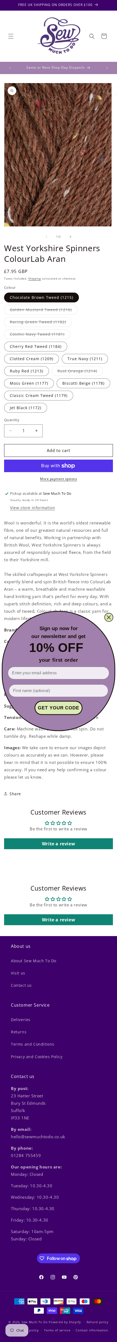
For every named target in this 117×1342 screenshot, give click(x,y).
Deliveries (20, 1019)
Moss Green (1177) (29, 383)
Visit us (18, 973)
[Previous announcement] (10, 68)
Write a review (58, 844)
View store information (32, 507)
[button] (11, 36)
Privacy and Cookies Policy (37, 1056)
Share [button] (15, 793)
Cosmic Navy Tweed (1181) (40, 335)
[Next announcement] (107, 68)
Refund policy (98, 1322)
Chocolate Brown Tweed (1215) (41, 297)
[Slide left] (47, 237)
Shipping (34, 278)
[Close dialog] (108, 617)
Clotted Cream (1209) (31, 358)
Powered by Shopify (65, 1322)
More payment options (58, 478)
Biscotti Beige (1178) (83, 383)
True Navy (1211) (84, 358)
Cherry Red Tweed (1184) (35, 346)
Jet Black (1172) (25, 407)
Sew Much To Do (34, 1322)
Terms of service (57, 1330)
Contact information (92, 1330)
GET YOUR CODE (58, 708)
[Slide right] (70, 237)
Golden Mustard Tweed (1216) (44, 311)
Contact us (21, 985)
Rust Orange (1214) (80, 372)
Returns (18, 1031)
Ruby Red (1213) (26, 371)
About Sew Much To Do (33, 960)
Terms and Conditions (32, 1044)
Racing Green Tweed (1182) (41, 323)
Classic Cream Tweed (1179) (38, 395)
